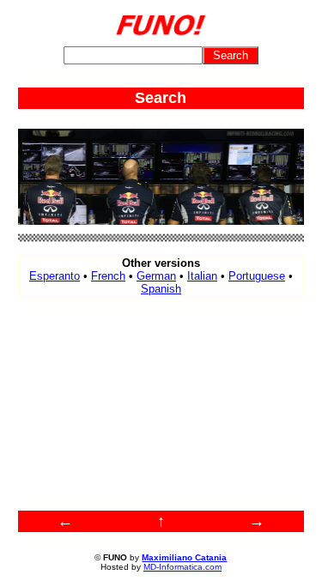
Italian (202, 275)
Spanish (161, 288)
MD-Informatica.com (182, 567)
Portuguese (256, 275)
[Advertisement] (161, 404)
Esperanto (54, 275)
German (156, 275)
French (108, 275)
